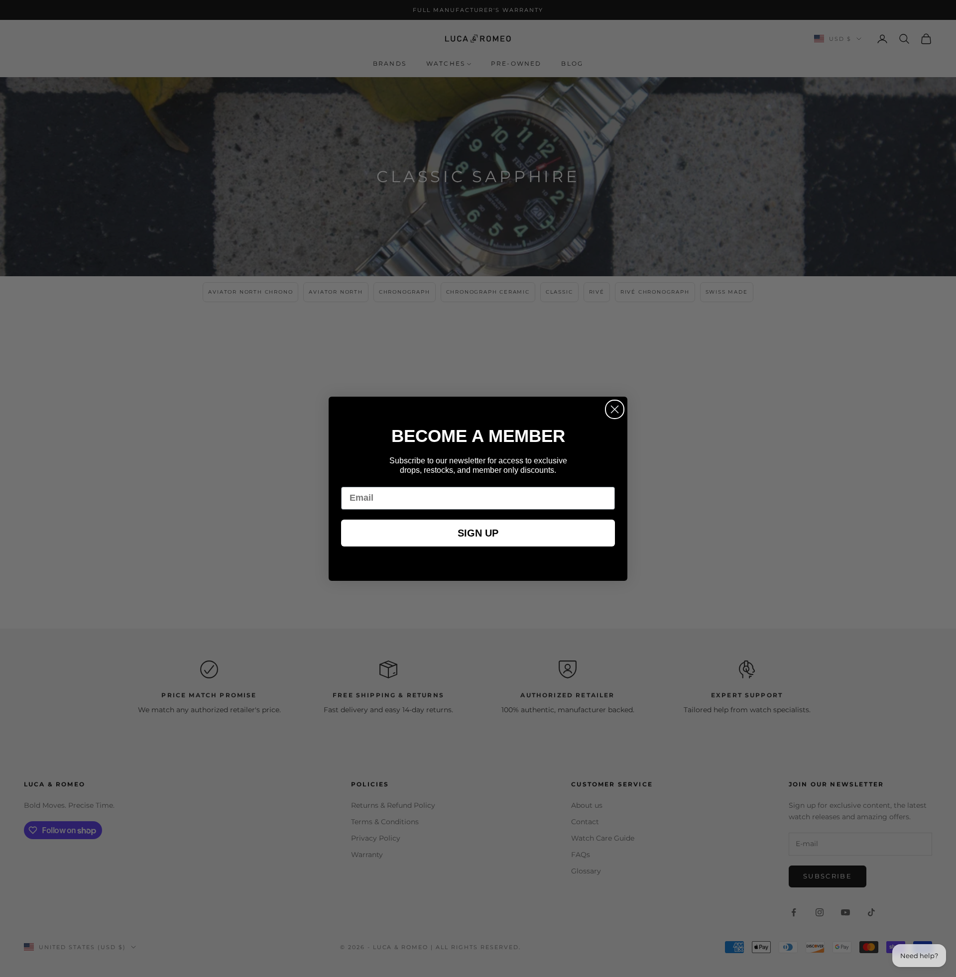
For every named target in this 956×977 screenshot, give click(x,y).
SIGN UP (478, 533)
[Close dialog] (614, 409)
